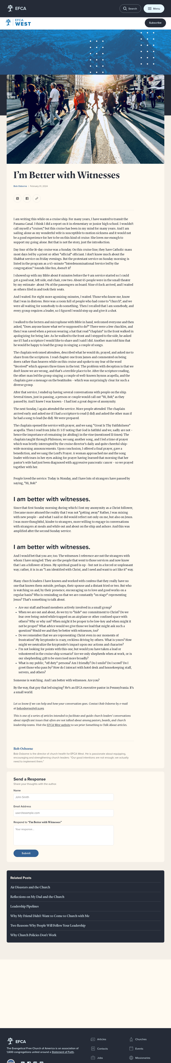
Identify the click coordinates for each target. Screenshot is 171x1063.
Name (17, 790)
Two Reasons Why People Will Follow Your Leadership (48, 925)
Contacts (102, 1048)
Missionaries (142, 1058)
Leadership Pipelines (24, 906)
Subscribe (155, 23)
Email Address (22, 806)
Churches (141, 1039)
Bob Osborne (20, 186)
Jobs (100, 1058)
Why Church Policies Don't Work (33, 935)
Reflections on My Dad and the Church (37, 897)
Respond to (38, 822)
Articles (101, 1039)
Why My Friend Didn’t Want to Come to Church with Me (49, 916)
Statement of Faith (63, 1052)
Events (139, 1048)
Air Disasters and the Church (30, 887)
